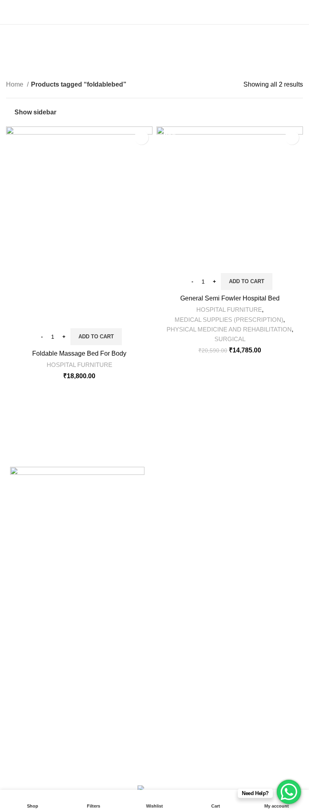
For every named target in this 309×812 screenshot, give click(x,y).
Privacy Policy (26, 711)
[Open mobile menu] (9, 12)
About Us (122, 696)
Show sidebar (35, 112)
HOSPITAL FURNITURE (79, 364)
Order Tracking (130, 741)
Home (15, 84)
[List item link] (77, 626)
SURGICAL (229, 339)
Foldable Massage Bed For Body (79, 353)
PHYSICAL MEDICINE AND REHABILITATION (229, 329)
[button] (96, 336)
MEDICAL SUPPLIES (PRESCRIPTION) (229, 319)
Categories (151, 58)
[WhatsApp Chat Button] (289, 792)
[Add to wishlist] (141, 137)
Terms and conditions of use (46, 741)
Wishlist (120, 726)
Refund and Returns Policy (44, 726)
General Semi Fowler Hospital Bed (230, 298)
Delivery (18, 696)
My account (125, 711)
